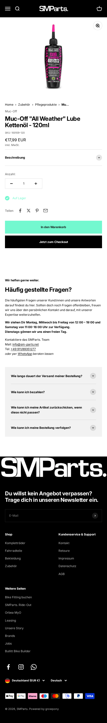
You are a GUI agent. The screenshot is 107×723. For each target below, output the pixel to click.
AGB (61, 574)
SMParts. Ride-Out (18, 605)
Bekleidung (13, 558)
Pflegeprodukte (46, 104)
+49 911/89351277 (23, 349)
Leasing (10, 620)
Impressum (66, 558)
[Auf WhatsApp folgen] (33, 667)
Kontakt (63, 543)
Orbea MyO (13, 612)
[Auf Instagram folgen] (21, 667)
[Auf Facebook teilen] (20, 210)
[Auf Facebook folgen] (8, 667)
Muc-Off (11, 111)
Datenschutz (67, 566)
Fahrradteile (13, 551)
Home (9, 104)
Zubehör (24, 104)
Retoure (64, 551)
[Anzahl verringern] (11, 184)
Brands (10, 636)
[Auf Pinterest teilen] (37, 210)
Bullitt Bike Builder (18, 651)
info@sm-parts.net (25, 344)
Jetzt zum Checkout (53, 242)
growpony (52, 709)
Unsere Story (14, 628)
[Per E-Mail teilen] (45, 210)
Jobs (8, 643)
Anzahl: (10, 174)
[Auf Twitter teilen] (28, 210)
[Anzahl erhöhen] (36, 184)
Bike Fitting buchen (18, 597)
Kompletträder (15, 543)
